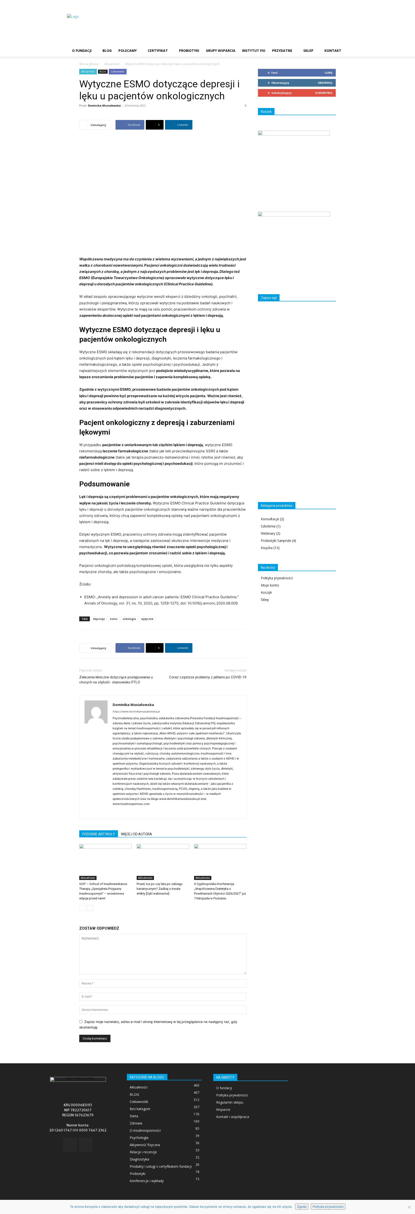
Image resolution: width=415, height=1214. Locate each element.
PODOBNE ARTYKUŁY (98, 834)
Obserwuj (325, 82)
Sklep (265, 599)
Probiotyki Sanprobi (276, 540)
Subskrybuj (323, 93)
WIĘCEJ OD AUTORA (136, 834)
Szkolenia (268, 526)
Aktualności (112, 64)
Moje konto (270, 585)
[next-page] (90, 908)
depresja (99, 619)
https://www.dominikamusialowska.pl (136, 711)
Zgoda (301, 1206)
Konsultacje (270, 519)
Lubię (328, 72)
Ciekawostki (117, 71)
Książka (267, 547)
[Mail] (142, 812)
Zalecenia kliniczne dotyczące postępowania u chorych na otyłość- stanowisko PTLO (116, 679)
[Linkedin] (134, 812)
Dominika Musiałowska (104, 105)
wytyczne (147, 619)
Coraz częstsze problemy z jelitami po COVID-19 (207, 677)
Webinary (268, 533)
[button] (350, 50)
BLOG (102, 71)
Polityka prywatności (277, 578)
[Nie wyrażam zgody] (409, 1207)
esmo (113, 619)
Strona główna (89, 64)
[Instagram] (125, 812)
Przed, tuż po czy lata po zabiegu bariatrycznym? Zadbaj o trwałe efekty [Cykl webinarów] (160, 888)
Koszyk (266, 592)
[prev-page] (82, 908)
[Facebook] (117, 812)
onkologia (129, 619)
